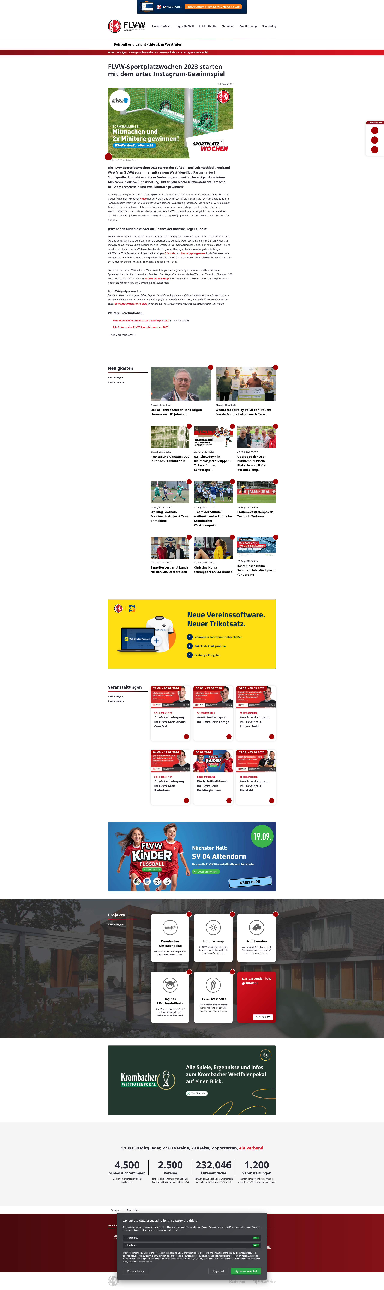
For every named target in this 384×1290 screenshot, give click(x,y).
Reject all (218, 1271)
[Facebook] (110, 84)
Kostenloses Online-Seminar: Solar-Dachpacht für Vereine (256, 570)
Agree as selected (246, 1271)
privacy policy (145, 1262)
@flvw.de (169, 253)
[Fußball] (374, 130)
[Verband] (374, 149)
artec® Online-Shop (157, 278)
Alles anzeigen (115, 377)
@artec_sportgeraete (193, 253)
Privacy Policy (135, 1271)
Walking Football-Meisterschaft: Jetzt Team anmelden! (170, 516)
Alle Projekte (263, 1017)
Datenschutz (132, 1210)
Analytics (132, 1245)
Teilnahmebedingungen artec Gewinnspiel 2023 (141, 320)
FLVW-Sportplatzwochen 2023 (130, 303)
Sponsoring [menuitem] (269, 26)
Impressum (116, 1210)
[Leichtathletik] (374, 140)
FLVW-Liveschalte (213, 999)
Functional (132, 1238)
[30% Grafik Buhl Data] (192, 7)
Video (143, 198)
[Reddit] (128, 84)
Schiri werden (256, 941)
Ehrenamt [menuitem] (228, 26)
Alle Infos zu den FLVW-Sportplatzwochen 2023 (140, 327)
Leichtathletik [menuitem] (207, 26)
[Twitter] (119, 84)
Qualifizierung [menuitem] (248, 26)
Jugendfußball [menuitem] (185, 26)
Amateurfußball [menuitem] (161, 26)
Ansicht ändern (116, 382)
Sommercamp (213, 941)
